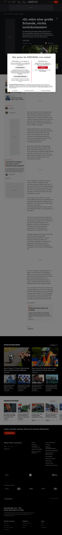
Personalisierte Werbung (20, 76)
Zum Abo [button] (43, 67)
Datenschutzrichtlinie (29, 90)
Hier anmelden (42, 71)
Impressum (15, 90)
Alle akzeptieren (20, 67)
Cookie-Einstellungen (45, 90)
